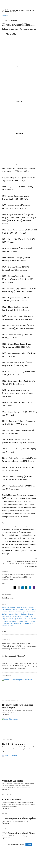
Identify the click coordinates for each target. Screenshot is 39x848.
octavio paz (8, 623)
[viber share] (34, 587)
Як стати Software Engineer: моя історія (18, 706)
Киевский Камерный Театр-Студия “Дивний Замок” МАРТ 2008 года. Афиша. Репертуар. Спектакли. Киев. (19, 646)
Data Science (6, 794)
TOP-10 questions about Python (19, 818)
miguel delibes (23, 621)
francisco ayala (21, 612)
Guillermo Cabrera (27, 614)
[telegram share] (30, 587)
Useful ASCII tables (12, 780)
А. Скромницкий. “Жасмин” (13, 656)
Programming (7, 739)
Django (4, 828)
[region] (19, 51)
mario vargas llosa (10, 621)
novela (33, 621)
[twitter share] (15, 587)
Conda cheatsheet (11, 799)
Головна (5, 9)
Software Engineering (10, 700)
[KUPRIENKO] (20, 3)
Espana (11, 612)
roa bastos (28, 623)
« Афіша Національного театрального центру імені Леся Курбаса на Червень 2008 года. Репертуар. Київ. (18, 577)
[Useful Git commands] (19, 727)
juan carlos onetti (20, 619)
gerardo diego (13, 614)
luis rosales (32, 619)
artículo (15, 609)
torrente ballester (7, 626)
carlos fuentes (24, 609)
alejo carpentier (22, 607)
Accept (29, 844)
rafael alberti (18, 623)
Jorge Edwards (18, 616)
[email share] (19, 587)
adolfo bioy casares (8, 607)
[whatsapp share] (26, 587)
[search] (36, 3)
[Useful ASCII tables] (19, 764)
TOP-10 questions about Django (19, 833)
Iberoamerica (6, 616)
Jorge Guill (28, 616)
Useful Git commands (13, 744)
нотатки (5, 10)
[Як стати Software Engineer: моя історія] (19, 688)
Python (4, 813)
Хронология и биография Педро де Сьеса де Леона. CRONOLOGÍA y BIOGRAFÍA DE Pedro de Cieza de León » (20, 563)
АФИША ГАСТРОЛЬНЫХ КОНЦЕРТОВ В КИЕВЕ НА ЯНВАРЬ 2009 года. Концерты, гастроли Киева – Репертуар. (19, 665)
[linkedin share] (22, 587)
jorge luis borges (7, 619)
